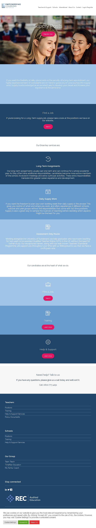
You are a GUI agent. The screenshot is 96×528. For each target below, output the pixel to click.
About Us (71, 7)
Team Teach (10, 462)
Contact (78, 7)
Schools (55, 7)
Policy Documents (12, 417)
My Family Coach (12, 468)
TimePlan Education (13, 465)
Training (8, 411)
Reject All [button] (34, 522)
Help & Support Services (15, 414)
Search (48, 127)
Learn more (48, 327)
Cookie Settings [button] (10, 522)
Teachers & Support (44, 7)
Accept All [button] (23, 522)
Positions (8, 408)
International (63, 7)
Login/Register (87, 7)
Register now (48, 34)
